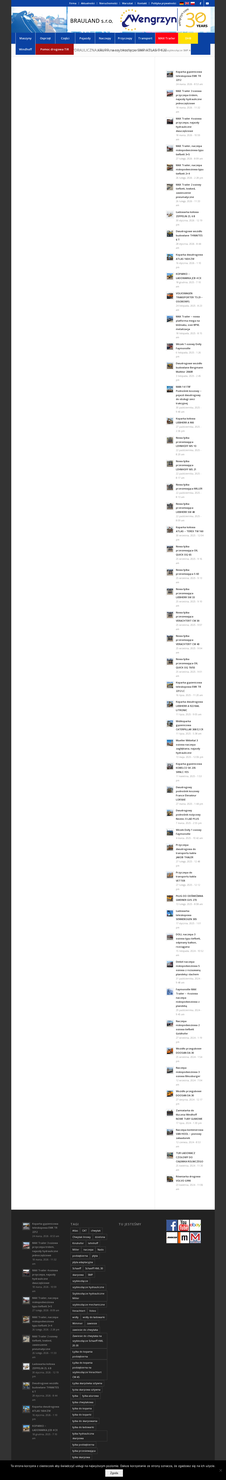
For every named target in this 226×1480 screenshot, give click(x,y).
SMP (90, 1274)
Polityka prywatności (163, 3)
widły (75, 1317)
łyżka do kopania (82, 1408)
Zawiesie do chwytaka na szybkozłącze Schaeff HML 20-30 (87, 1340)
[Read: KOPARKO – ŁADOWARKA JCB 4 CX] (170, 276)
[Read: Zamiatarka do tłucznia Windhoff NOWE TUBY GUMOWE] (170, 1113)
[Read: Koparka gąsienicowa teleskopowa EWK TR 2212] (170, 74)
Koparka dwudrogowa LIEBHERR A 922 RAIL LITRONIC (189, 706)
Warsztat (127, 3)
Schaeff (76, 1268)
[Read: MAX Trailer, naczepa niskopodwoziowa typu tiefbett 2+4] (170, 168)
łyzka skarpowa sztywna (86, 1389)
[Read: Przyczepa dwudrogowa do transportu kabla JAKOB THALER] (170, 847)
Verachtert (78, 1310)
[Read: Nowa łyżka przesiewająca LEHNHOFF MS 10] (170, 440)
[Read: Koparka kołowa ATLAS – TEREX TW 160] (170, 530)
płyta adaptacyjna (82, 1262)
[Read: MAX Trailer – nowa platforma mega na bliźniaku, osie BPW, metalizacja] (170, 319)
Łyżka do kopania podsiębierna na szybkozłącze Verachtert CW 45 (87, 1369)
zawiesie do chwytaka (85, 1329)
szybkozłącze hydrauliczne (88, 1287)
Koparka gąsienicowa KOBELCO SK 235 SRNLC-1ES (189, 768)
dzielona (100, 1237)
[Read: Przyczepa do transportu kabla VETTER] (170, 875)
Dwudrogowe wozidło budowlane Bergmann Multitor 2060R (189, 367)
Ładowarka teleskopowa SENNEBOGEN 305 (186, 915)
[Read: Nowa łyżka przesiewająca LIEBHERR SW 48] (170, 506)
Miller (75, 1249)
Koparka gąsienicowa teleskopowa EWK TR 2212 (189, 76)
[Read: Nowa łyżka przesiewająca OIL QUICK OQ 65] (170, 549)
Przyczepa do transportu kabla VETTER (186, 876)
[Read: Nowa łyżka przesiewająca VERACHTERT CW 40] (170, 638)
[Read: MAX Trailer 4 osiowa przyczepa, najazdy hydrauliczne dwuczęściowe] (170, 121)
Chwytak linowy (81, 1237)
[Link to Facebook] (200, 3)
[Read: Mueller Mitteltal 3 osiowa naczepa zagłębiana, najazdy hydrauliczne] (170, 743)
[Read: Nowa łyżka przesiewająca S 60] (170, 572)
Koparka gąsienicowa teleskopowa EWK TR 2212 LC (189, 687)
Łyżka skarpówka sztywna (87, 1383)
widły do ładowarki (94, 1317)
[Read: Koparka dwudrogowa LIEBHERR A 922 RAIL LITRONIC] (170, 704)
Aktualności (88, 3)
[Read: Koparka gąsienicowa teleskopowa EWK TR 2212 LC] (170, 685)
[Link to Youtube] (207, 3)
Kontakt (142, 3)
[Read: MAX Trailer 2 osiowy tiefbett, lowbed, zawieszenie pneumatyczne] (170, 187)
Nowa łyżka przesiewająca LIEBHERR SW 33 (185, 593)
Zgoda (114, 1473)
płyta (95, 1255)
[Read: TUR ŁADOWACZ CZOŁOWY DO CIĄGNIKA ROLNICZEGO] (170, 1155)
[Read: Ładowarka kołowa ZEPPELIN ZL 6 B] (170, 214)
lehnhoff (93, 1243)
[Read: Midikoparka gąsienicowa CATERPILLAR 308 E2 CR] (170, 724)
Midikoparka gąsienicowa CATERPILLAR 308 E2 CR (189, 725)
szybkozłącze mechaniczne (88, 1304)
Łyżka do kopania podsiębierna (82, 1354)
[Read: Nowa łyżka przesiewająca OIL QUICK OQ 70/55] (170, 662)
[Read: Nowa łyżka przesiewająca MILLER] (170, 487)
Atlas (75, 1230)
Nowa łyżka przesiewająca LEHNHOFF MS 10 (186, 442)
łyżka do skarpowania (84, 1421)
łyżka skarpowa (81, 1457)
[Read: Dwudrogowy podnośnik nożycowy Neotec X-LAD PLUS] (170, 813)
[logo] (139, 20)
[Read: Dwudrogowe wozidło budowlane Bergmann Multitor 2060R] (170, 366)
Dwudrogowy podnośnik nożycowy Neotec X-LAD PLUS (188, 814)
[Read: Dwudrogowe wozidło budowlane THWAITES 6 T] (170, 234)
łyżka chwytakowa (82, 1402)
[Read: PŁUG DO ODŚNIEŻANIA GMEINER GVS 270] (170, 898)
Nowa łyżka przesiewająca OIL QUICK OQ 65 (187, 550)
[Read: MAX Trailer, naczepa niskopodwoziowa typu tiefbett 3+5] (170, 148)
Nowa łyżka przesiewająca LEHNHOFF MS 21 (186, 465)
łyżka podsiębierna (83, 1444)
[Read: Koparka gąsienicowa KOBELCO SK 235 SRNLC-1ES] (170, 766)
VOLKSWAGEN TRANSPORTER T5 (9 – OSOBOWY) (189, 297)
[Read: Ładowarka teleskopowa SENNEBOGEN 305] (170, 913)
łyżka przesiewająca (84, 1450)
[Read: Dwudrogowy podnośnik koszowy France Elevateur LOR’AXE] (170, 790)
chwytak (96, 1230)
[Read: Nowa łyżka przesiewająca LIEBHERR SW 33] (170, 592)
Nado (101, 1249)
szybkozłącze (80, 1281)
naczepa (88, 1249)
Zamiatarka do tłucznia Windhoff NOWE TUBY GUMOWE (189, 1114)
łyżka (75, 1395)
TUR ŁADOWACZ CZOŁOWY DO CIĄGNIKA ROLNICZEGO (189, 1157)
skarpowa (78, 1274)
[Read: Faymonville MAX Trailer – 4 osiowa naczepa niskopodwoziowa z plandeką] (170, 992)
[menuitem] (73, 3)
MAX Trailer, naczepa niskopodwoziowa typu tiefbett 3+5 (189, 150)
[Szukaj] (201, 49)
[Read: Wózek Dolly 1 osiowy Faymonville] (170, 832)
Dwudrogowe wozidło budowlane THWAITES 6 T (189, 235)
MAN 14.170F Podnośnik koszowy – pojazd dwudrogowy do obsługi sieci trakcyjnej (189, 395)
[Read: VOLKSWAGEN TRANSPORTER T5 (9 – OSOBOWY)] (170, 296)
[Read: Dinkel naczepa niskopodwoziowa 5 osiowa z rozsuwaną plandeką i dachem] (170, 964)
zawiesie (92, 1323)
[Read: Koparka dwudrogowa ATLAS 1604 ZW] (170, 257)
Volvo (92, 1310)
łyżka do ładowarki (83, 1427)
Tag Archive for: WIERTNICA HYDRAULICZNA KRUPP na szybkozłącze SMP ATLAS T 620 (94, 50)
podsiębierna (80, 1255)
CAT (84, 1230)
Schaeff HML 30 (94, 1268)
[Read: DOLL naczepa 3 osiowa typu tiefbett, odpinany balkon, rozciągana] (170, 937)
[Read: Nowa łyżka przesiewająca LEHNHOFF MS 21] (170, 464)
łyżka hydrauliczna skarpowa (83, 1436)
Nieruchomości (108, 3)
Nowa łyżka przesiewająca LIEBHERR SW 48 (185, 508)
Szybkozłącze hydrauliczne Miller (88, 1296)
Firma (72, 3)
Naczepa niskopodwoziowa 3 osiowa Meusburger (188, 1072)
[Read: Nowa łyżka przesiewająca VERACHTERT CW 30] (170, 615)
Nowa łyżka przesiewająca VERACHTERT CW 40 (187, 640)
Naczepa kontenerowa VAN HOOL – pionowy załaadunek (189, 1134)
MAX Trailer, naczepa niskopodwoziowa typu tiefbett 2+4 (189, 169)
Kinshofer (78, 1243)
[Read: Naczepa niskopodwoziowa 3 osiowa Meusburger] (170, 1070)
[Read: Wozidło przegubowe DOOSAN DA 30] (170, 1051)
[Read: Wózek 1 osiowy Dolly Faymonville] (170, 347)
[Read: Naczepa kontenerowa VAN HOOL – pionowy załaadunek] (170, 1132)
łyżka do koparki (81, 1414)
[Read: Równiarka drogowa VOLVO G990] (170, 1179)
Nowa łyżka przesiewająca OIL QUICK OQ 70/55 (187, 663)
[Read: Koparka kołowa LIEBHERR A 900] (170, 421)
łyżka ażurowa (90, 1395)
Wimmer (77, 1323)
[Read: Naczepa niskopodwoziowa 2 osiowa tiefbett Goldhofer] (170, 1024)
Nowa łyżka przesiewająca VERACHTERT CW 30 (187, 616)
